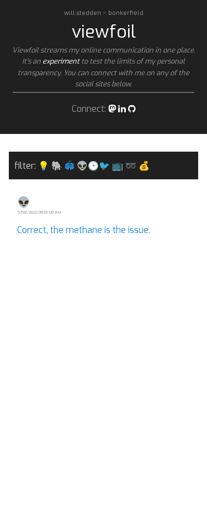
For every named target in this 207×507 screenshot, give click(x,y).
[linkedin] (122, 109)
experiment (61, 61)
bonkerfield (126, 13)
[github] (132, 109)
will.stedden (83, 13)
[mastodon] (112, 109)
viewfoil (104, 31)
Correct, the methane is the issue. (83, 230)
